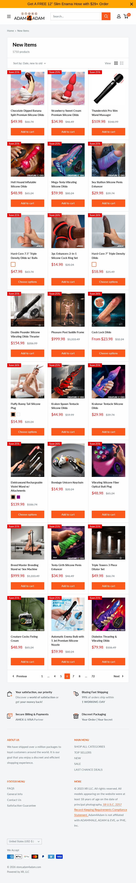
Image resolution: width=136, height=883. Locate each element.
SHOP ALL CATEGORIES (89, 746)
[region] (68, 4)
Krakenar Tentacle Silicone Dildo (107, 405)
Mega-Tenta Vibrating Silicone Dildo (64, 184)
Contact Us (14, 799)
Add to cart (27, 131)
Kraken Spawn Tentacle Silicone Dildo (65, 405)
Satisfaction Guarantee (21, 805)
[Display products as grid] (116, 63)
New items (23, 30)
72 (93, 676)
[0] (126, 16)
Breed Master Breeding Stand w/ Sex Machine (24, 567)
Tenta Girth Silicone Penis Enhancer (66, 567)
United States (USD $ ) (21, 841)
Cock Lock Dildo (101, 332)
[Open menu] (9, 16)
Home (10, 30)
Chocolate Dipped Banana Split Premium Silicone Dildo (27, 112)
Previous (21, 676)
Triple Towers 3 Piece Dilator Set (104, 567)
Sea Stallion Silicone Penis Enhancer (107, 184)
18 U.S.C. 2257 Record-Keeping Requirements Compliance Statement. (100, 810)
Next (117, 676)
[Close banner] (131, 4)
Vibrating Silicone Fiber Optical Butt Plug (105, 484)
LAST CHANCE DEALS (88, 769)
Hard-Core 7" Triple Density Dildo (108, 255)
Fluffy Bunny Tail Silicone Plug (25, 405)
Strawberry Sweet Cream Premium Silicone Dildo (66, 112)
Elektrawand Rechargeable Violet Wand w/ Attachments (26, 486)
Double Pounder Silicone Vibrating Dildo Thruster (25, 334)
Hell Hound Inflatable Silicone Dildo (23, 184)
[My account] (119, 16)
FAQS (10, 788)
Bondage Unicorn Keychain (67, 482)
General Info (14, 794)
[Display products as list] (121, 63)
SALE (77, 763)
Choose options (27, 281)
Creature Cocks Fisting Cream (24, 638)
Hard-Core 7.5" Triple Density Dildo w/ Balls (24, 255)
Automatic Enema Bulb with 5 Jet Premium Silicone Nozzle (67, 640)
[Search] (106, 16)
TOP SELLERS (82, 752)
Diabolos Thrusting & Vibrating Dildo (104, 638)
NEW (77, 758)
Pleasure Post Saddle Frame (67, 332)
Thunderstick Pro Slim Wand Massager (105, 112)
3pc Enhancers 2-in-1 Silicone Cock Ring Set (64, 255)
